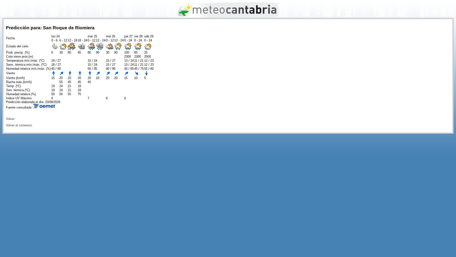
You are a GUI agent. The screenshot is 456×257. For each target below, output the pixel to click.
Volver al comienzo (19, 125)
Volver (10, 119)
